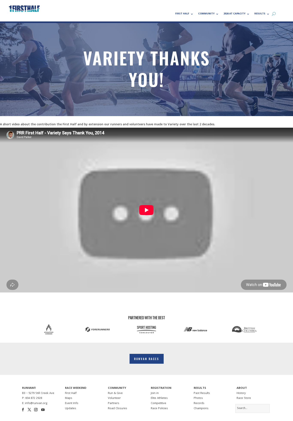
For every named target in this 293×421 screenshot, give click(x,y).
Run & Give (115, 393)
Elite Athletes (159, 398)
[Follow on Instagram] (35, 409)
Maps (68, 398)
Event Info (71, 403)
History (241, 393)
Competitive (158, 403)
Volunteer (114, 398)
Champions (201, 408)
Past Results (202, 393)
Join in (155, 393)
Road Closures (117, 408)
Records (199, 403)
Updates (70, 408)
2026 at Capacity (234, 14)
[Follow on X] (29, 409)
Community (206, 14)
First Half (182, 14)
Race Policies (159, 408)
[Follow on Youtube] (42, 409)
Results (259, 14)
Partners (113, 403)
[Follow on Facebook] (23, 409)
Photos (198, 398)
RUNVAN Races (146, 359)
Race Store (244, 398)
